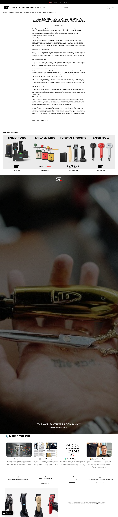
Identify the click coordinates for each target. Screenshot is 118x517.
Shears (39, 12)
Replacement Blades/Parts (49, 12)
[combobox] (84, 7)
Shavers (17, 12)
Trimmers (11, 12)
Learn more (17, 482)
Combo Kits (33, 12)
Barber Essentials (24, 12)
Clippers (5, 12)
